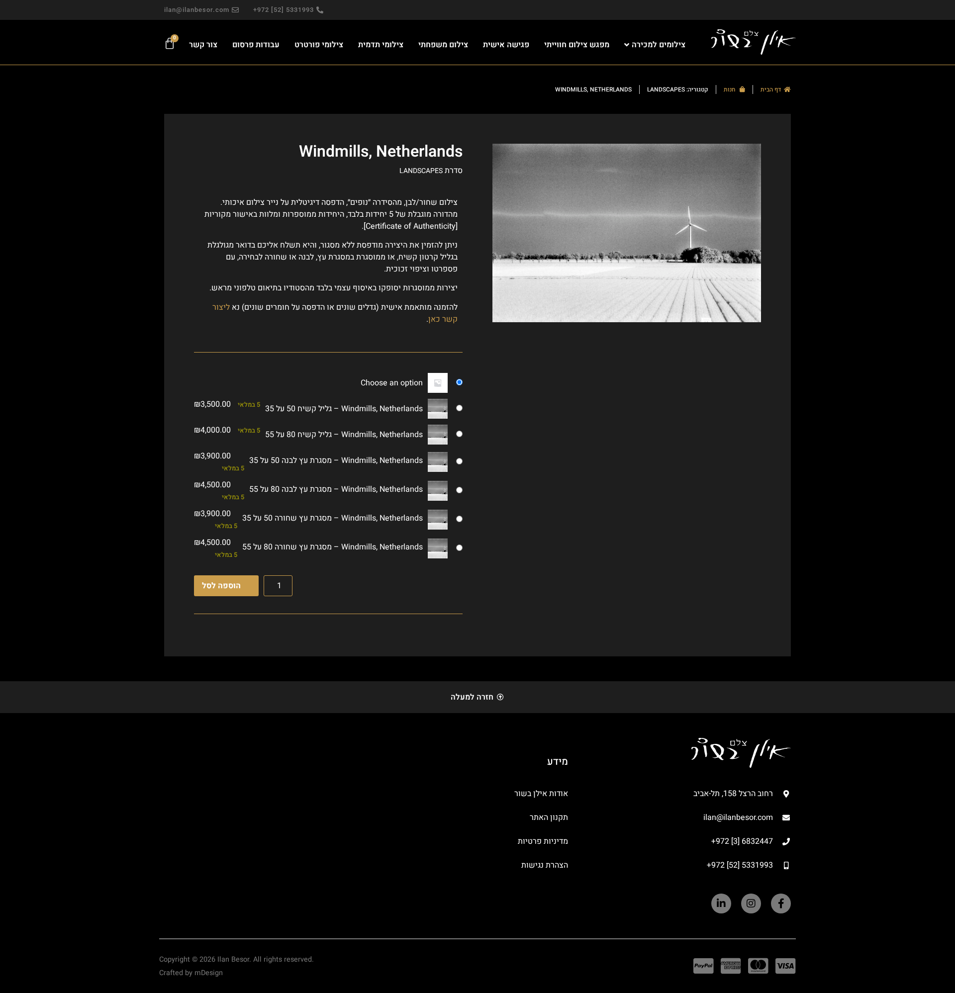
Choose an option (392, 383)
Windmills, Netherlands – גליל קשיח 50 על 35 (344, 409)
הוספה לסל (221, 586)
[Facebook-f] (781, 903)
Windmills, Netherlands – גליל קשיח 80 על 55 (344, 435)
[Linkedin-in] (721, 903)
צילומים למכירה (658, 45)
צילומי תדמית (380, 45)
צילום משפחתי (443, 45)
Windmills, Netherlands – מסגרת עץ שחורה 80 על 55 (332, 547)
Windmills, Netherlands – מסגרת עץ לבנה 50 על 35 (336, 460)
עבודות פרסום (256, 45)
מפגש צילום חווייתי (576, 45)
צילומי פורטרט (318, 45)
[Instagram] (751, 903)
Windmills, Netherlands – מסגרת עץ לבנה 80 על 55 (336, 489)
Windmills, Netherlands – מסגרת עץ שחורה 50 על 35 (332, 518)
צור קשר (203, 45)
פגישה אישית (506, 45)
